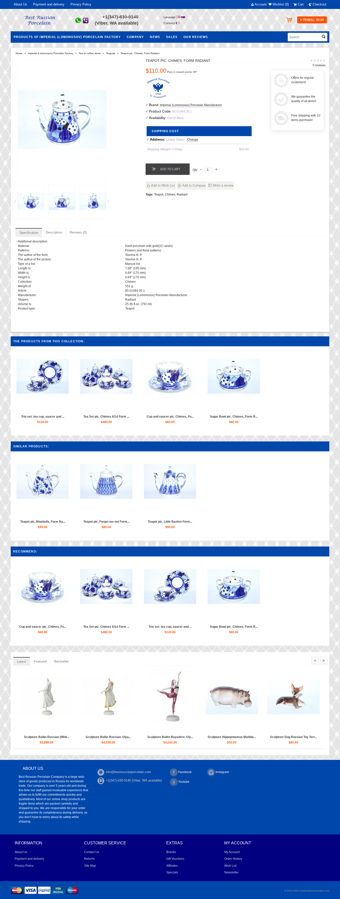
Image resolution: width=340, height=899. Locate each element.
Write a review (223, 185)
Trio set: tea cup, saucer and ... (42, 416)
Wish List (230, 865)
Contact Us (91, 852)
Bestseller (61, 661)
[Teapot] (30, 201)
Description (54, 232)
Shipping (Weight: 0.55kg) (164, 149)
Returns (89, 858)
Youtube (183, 781)
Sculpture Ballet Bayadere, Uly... (257, 737)
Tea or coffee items (90, 53)
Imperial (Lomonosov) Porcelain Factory (50, 53)
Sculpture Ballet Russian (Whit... (133, 737)
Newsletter (231, 872)
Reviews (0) (78, 232)
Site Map (90, 865)
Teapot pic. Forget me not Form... (106, 521)
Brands (171, 852)
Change (192, 139)
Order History (233, 858)
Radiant (182, 194)
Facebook (185, 772)
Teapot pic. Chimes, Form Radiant (140, 53)
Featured (40, 661)
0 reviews (319, 65)
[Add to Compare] (53, 408)
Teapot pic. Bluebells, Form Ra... (42, 521)
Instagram (222, 772)
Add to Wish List (163, 185)
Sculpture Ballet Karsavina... (72, 737)
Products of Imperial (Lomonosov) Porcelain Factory (67, 37)
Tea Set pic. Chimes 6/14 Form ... (106, 416)
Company (135, 37)
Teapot (158, 194)
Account (261, 4)
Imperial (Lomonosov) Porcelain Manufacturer (191, 105)
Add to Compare (194, 185)
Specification (28, 233)
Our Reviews (195, 37)
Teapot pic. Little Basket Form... (170, 521)
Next (110, 202)
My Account (232, 852)
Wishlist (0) (281, 4)
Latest (21, 662)
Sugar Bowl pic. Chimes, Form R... (234, 416)
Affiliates (172, 865)
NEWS (155, 37)
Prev (16, 202)
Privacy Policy (80, 4)
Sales (171, 37)
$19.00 (244, 149)
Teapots (110, 53)
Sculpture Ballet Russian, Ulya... (195, 737)
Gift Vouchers (175, 858)
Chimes (170, 194)
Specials (172, 872)
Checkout (319, 4)
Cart (301, 4)
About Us (20, 4)
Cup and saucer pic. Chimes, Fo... (170, 416)
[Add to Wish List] (42, 408)
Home (19, 53)
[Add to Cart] (30, 408)
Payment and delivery (48, 4)
